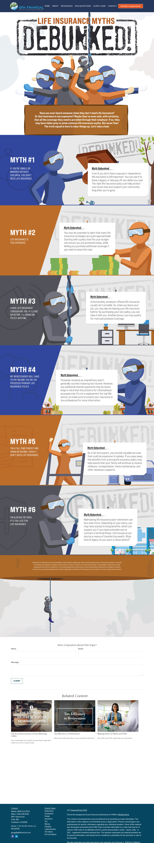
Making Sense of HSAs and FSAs (112, 734)
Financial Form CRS (79, 810)
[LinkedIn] (16, 836)
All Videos (49, 832)
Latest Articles (50, 829)
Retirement (49, 811)
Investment (49, 814)
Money (47, 824)
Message (15, 662)
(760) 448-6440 (23, 814)
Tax (46, 821)
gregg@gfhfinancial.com (21, 833)
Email (80, 649)
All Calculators (50, 834)
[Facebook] (12, 836)
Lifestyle (48, 827)
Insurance (49, 819)
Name (13, 649)
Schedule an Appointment (131, 6)
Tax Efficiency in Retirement (67, 734)
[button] (47, 6)
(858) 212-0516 (23, 811)
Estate (47, 816)
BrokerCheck (123, 815)
